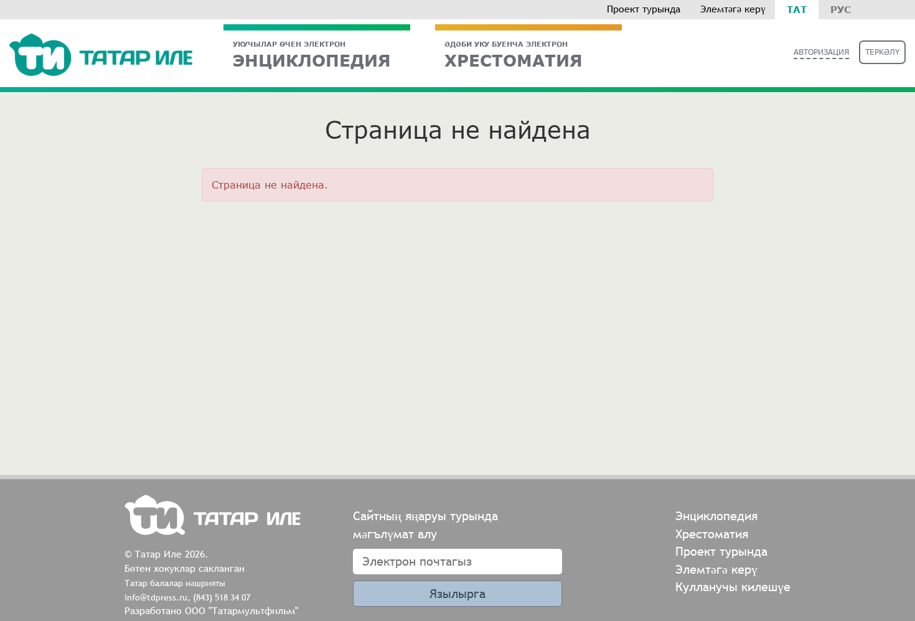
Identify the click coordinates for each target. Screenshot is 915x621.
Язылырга (457, 593)
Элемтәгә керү (733, 9)
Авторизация (821, 52)
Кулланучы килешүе (733, 586)
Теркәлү (882, 52)
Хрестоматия (711, 533)
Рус (840, 9)
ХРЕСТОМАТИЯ (513, 54)
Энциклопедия (312, 54)
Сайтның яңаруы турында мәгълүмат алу (425, 524)
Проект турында (643, 9)
